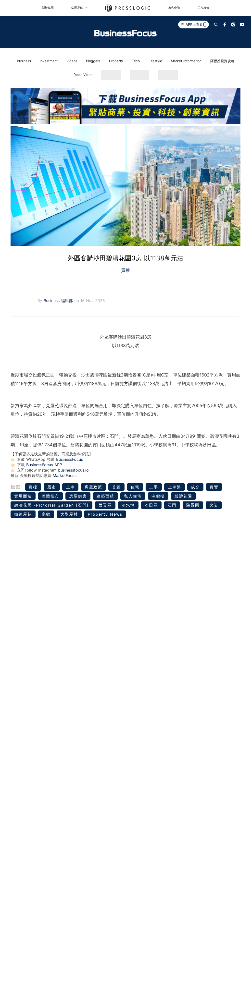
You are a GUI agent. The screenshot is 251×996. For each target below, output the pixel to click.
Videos (71, 61)
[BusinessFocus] (125, 33)
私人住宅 (133, 496)
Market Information (186, 61)
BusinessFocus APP (44, 464)
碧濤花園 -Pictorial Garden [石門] (51, 505)
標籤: (17, 486)
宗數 (46, 514)
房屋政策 (93, 487)
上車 (70, 487)
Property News (105, 514)
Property (116, 61)
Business (24, 61)
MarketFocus (64, 475)
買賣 (214, 487)
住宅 (135, 487)
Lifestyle (155, 61)
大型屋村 (69, 514)
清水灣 (128, 505)
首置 (116, 487)
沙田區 (151, 505)
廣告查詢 (174, 8)
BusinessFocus (69, 459)
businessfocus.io (73, 470)
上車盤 (174, 487)
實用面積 (23, 496)
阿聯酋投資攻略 (222, 61)
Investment (49, 61)
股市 (51, 487)
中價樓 (158, 496)
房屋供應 (78, 496)
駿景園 (193, 505)
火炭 (213, 505)
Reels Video (83, 75)
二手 (153, 487)
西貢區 (105, 505)
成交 (195, 487)
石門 (172, 505)
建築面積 (105, 496)
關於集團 (48, 8)
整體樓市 (50, 496)
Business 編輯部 (59, 300)
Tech (136, 61)
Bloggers (93, 61)
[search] (216, 24)
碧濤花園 (183, 496)
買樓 (125, 270)
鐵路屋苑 (23, 514)
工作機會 (203, 8)
